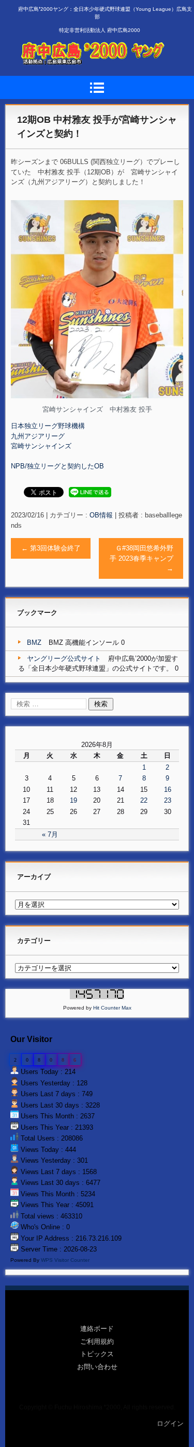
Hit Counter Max (112, 1008)
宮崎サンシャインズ (41, 446)
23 (167, 800)
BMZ (34, 642)
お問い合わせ (97, 1367)
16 (167, 789)
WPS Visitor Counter (65, 1260)
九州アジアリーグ (38, 436)
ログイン (170, 1423)
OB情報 (101, 515)
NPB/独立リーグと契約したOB (57, 466)
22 (143, 800)
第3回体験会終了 (51, 548)
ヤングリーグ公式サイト (64, 658)
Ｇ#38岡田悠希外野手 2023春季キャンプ (141, 558)
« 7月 (50, 834)
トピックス (97, 1354)
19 (73, 800)
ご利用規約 (97, 1341)
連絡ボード (97, 1328)
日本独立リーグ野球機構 (48, 426)
